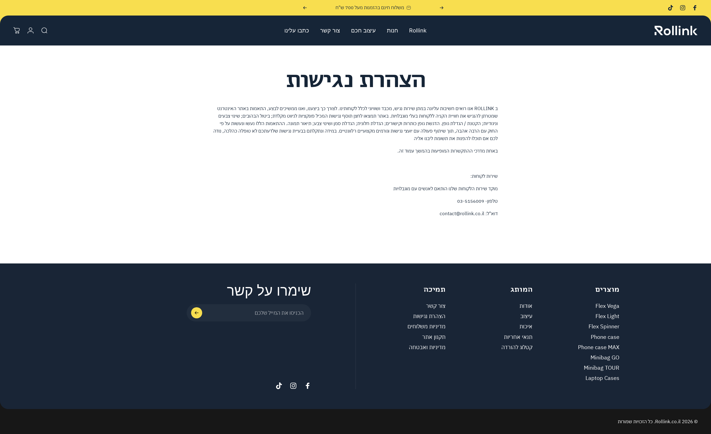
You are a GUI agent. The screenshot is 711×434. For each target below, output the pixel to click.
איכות (525, 326)
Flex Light (607, 316)
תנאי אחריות (518, 336)
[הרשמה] (196, 312)
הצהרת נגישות (429, 316)
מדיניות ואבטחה (427, 347)
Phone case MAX (598, 347)
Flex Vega (607, 305)
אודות (525, 305)
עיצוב (526, 316)
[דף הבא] (305, 8)
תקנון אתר (433, 336)
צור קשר (435, 305)
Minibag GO (604, 357)
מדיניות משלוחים (426, 326)
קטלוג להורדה (516, 347)
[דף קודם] (441, 8)
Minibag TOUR (601, 367)
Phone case (605, 336)
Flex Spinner (604, 326)
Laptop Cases (602, 377)
